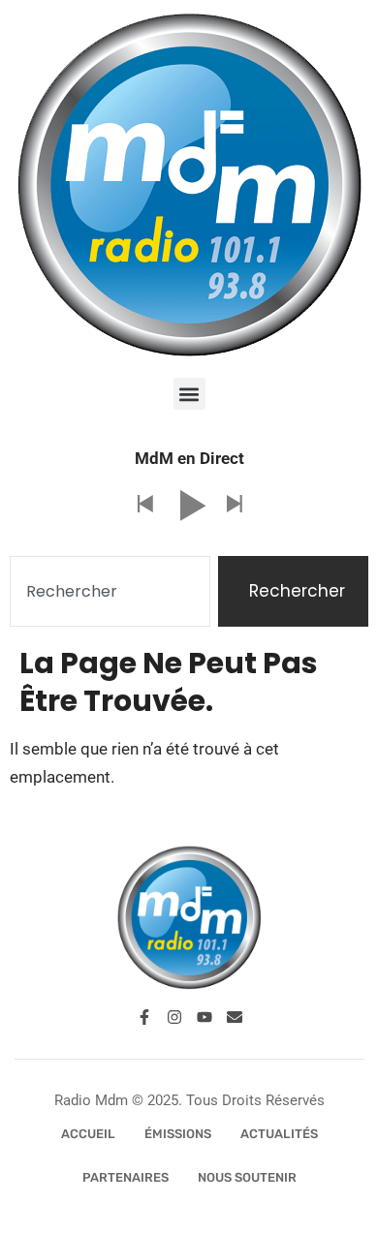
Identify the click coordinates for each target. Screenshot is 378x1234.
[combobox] (110, 592)
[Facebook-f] (144, 1017)
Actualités (279, 1133)
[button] (189, 394)
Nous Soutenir (247, 1177)
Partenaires (125, 1177)
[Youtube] (204, 1017)
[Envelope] (234, 1017)
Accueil (88, 1133)
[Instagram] (174, 1017)
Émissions (177, 1133)
